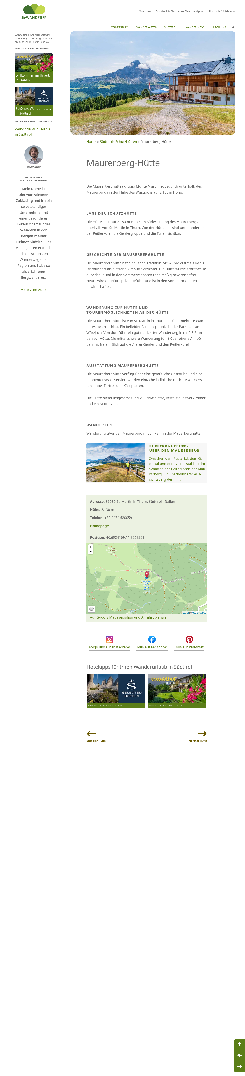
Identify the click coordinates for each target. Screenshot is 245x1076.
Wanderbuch (120, 27)
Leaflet (186, 612)
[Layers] (91, 609)
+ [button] (91, 547)
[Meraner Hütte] (239, 1066)
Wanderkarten (146, 27)
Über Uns (219, 27)
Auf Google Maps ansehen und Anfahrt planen (128, 617)
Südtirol (170, 27)
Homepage (99, 525)
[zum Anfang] (239, 1044)
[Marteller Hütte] (239, 1055)
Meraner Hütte (198, 740)
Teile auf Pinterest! (189, 647)
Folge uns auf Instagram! (109, 647)
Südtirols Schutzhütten (118, 141)
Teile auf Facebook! (152, 647)
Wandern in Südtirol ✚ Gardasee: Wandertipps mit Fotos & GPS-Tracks (187, 11)
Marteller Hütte (96, 740)
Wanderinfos (195, 27)
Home (91, 141)
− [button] (91, 551)
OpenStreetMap (199, 612)
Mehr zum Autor (33, 289)
